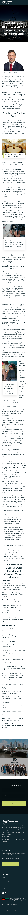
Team (3, 884)
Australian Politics (14, 19)
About (3, 877)
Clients (4, 886)
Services (4, 879)
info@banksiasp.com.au (12, 858)
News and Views (6, 882)
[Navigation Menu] (25, 2)
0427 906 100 (10, 856)
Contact (4, 888)
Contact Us (11, 864)
